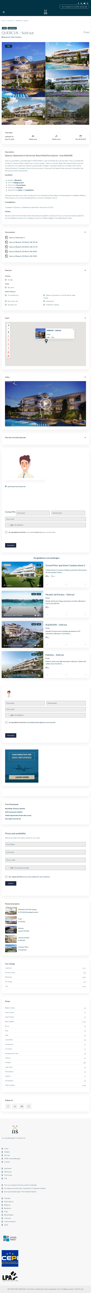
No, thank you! (45, 673)
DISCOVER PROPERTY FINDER (26, 654)
